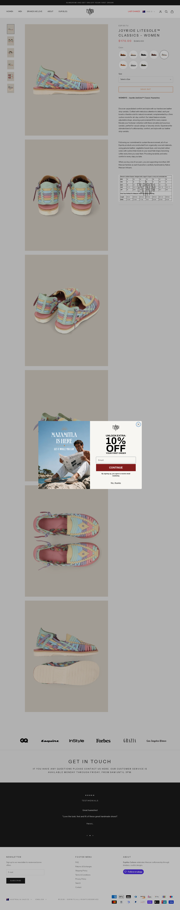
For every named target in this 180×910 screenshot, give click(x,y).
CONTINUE (116, 467)
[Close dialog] (138, 424)
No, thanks (116, 483)
